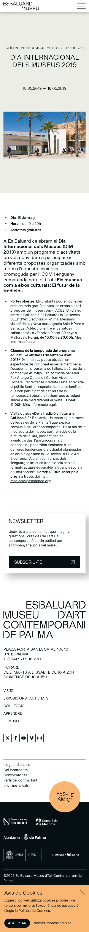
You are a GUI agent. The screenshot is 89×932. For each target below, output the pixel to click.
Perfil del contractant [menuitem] (20, 780)
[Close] (82, 892)
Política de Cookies (34, 911)
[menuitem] (8, 692)
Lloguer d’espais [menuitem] (16, 765)
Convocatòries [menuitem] (15, 775)
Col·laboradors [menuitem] (15, 770)
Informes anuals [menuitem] (16, 785)
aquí (52, 405)
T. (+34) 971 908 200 (22, 659)
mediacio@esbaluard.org (30, 481)
